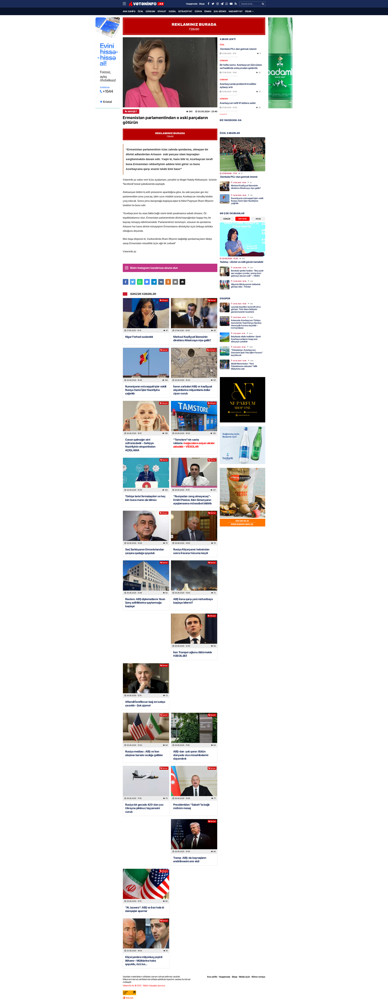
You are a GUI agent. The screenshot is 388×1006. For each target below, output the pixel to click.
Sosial (172, 11)
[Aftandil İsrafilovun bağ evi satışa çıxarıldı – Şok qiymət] (146, 680)
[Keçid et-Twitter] (213, 4)
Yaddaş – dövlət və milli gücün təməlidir (241, 261)
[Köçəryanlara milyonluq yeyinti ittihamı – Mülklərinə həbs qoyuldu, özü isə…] (146, 935)
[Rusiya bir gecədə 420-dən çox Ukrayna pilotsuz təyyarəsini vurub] (146, 783)
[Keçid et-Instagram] (217, 4)
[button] (182, 282)
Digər (248, 11)
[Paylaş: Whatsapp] (140, 282)
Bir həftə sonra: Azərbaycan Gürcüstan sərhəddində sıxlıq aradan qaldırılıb (241, 66)
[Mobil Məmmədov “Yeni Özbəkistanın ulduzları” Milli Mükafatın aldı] (224, 364)
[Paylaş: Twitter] (132, 282)
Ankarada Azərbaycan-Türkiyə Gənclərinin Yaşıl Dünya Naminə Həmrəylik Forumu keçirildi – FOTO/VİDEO (246, 324)
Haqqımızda (224, 976)
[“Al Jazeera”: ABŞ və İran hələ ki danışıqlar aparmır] (146, 886)
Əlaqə (234, 976)
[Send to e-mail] (175, 282)
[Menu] (126, 4)
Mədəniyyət (236, 11)
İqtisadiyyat (185, 11)
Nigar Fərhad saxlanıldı (139, 336)
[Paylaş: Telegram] (154, 282)
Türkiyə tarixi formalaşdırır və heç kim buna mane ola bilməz (145, 498)
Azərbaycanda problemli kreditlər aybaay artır (238, 85)
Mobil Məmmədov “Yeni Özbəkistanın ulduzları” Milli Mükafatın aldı (244, 366)
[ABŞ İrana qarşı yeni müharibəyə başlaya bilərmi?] (194, 577)
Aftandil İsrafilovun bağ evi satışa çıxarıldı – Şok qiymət (145, 703)
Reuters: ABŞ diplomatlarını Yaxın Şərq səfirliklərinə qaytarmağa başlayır (145, 603)
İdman (207, 11)
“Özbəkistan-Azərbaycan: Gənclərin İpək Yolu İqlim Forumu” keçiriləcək (247, 352)
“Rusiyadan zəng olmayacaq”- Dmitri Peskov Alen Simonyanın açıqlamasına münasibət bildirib (192, 500)
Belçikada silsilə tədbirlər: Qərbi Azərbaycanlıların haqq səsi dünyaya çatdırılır (246, 339)
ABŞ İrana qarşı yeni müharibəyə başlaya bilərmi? (193, 601)
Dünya (198, 11)
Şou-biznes (220, 11)
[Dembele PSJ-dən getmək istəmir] (242, 154)
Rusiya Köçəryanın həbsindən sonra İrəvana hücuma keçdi (191, 551)
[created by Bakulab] (194, 998)
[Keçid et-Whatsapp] (226, 4)
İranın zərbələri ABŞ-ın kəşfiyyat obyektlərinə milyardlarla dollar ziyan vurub (192, 390)
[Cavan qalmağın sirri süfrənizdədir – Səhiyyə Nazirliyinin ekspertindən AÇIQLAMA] (146, 418)
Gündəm (150, 11)
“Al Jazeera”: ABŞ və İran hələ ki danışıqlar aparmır (144, 909)
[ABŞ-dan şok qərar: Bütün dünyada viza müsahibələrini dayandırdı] (194, 730)
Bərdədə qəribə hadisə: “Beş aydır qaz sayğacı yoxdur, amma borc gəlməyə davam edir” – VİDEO (247, 273)
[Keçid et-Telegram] (222, 4)
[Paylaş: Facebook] (125, 282)
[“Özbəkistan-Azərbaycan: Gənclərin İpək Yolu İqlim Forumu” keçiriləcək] (224, 351)
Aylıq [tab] (258, 219)
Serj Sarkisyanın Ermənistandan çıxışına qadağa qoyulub (144, 551)
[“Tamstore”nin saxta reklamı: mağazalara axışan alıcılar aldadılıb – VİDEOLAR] (194, 418)
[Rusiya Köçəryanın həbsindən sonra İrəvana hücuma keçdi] (194, 528)
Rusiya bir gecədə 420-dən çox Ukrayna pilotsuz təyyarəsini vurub (144, 808)
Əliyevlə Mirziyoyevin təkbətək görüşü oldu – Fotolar (245, 285)
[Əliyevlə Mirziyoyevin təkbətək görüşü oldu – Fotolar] (224, 285)
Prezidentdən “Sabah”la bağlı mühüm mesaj (191, 806)
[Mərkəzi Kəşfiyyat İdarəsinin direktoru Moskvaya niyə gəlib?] (194, 315)
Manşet (132, 111)
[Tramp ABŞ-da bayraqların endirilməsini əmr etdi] (194, 836)
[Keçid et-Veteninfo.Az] (146, 3)
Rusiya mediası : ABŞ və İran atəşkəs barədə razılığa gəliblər (144, 753)
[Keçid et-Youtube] (231, 4)
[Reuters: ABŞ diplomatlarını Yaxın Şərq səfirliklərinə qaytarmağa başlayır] (146, 577)
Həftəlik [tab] (242, 219)
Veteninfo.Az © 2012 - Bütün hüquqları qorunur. (144, 985)
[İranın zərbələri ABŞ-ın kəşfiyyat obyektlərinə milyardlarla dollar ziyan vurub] (194, 365)
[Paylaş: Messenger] (147, 282)
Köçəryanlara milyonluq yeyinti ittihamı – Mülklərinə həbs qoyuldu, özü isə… (143, 960)
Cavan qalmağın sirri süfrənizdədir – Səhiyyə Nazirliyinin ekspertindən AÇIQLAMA (140, 445)
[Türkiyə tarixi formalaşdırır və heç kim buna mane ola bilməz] (146, 475)
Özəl (140, 11)
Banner (213, 300)
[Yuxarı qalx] (379, 997)
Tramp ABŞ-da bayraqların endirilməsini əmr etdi (189, 859)
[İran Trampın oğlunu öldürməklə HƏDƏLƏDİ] (194, 631)
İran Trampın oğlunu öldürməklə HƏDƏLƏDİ (192, 654)
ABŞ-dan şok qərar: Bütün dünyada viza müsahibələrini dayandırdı (190, 755)
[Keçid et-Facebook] (208, 4)
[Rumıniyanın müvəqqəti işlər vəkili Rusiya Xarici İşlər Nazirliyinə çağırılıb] (146, 365)
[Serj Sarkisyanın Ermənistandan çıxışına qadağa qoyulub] (146, 528)
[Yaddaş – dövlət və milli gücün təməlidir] (242, 239)
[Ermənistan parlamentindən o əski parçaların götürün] (170, 72)
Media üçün (244, 976)
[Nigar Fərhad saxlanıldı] (146, 315)
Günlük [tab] (226, 219)
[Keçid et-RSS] (235, 4)
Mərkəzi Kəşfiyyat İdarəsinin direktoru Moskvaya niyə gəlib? (192, 338)
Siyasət (161, 11)
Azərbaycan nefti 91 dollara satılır (238, 103)
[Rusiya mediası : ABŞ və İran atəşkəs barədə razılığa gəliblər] (146, 730)
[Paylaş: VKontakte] (161, 282)
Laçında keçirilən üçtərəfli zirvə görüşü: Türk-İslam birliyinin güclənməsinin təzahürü (246, 309)
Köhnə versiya (258, 976)
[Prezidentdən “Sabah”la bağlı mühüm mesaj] (194, 783)
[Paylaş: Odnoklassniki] (168, 282)
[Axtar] (263, 4)
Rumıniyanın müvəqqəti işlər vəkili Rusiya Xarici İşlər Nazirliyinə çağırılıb (145, 390)
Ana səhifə (129, 11)
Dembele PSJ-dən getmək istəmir (238, 48)
